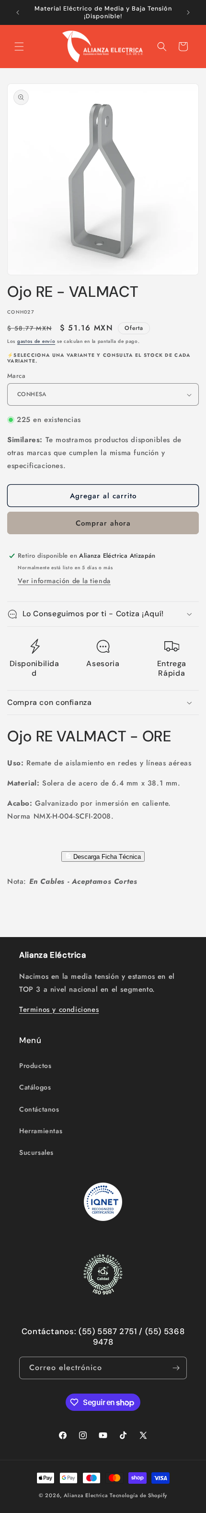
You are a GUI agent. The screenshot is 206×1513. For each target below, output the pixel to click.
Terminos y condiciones (59, 1009)
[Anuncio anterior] (17, 12)
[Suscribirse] (175, 1368)
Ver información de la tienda (64, 581)
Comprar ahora (103, 523)
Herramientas (40, 1131)
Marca (16, 375)
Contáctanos (39, 1109)
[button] (19, 46)
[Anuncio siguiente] (188, 12)
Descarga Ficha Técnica (106, 856)
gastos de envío (36, 341)
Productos (35, 1065)
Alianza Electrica (86, 1495)
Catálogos (35, 1087)
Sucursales (36, 1152)
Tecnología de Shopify (138, 1495)
